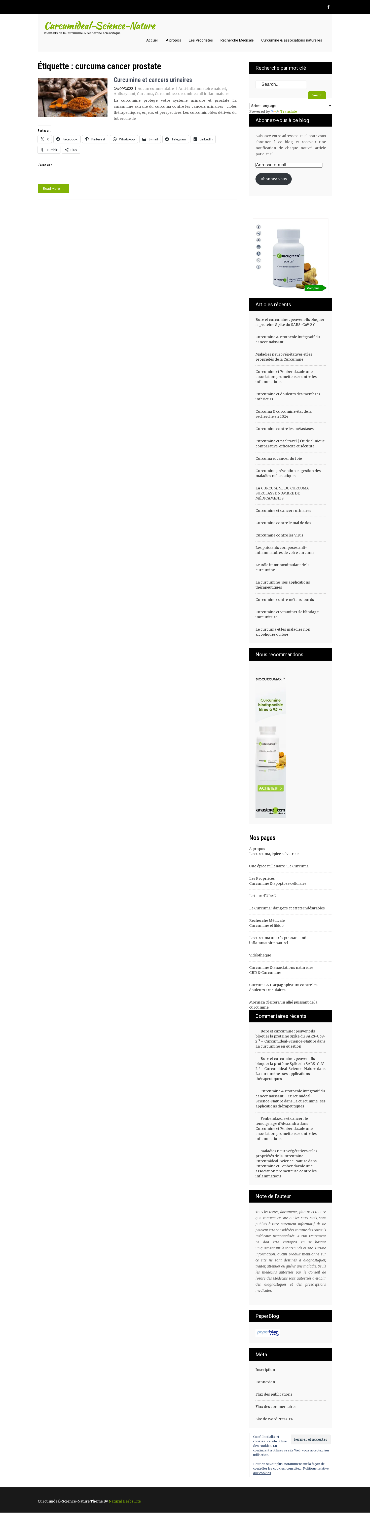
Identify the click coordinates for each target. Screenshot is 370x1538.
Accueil (152, 40)
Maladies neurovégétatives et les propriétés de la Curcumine (283, 357)
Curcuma (145, 93)
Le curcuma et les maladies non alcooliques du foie (282, 632)
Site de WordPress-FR (274, 1419)
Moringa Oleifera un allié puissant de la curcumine (283, 1005)
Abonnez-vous (274, 179)
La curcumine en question (278, 1046)
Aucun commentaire (156, 88)
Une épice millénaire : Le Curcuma (279, 866)
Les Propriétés (201, 40)
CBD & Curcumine (265, 972)
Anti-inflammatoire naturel (202, 88)
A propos (173, 40)
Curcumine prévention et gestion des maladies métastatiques (288, 473)
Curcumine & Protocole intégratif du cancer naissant (287, 339)
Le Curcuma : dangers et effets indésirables (287, 908)
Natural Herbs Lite (125, 1501)
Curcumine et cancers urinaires (153, 80)
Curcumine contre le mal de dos (283, 523)
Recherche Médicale (237, 40)
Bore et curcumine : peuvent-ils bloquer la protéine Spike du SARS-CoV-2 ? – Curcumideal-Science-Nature (290, 1036)
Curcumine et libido (266, 925)
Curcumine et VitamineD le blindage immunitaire (287, 614)
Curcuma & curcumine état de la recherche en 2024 (283, 414)
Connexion (265, 1382)
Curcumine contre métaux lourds (284, 599)
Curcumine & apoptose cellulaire (277, 883)
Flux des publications (273, 1394)
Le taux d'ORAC (262, 896)
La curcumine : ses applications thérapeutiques (282, 585)
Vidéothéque (260, 955)
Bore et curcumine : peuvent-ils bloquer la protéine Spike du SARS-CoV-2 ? (289, 322)
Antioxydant (124, 93)
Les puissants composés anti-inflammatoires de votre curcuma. (285, 550)
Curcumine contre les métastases (284, 429)
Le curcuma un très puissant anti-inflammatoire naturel (278, 940)
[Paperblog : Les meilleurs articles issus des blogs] (267, 1332)
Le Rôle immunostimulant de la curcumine (282, 567)
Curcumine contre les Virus (279, 535)
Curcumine (165, 93)
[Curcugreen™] (270, 742)
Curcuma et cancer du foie (278, 458)
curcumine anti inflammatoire (202, 93)
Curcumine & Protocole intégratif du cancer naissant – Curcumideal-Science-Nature (290, 1096)
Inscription (265, 1369)
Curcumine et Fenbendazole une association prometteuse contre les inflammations (286, 376)
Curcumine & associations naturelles (291, 40)
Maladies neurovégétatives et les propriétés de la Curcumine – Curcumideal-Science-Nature (286, 1156)
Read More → (53, 188)
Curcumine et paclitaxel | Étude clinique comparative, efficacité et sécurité (290, 443)
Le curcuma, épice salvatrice (274, 854)
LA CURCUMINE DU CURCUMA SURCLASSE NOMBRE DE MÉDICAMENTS (282, 493)
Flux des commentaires (275, 1406)
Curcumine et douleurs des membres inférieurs (287, 396)
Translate (288, 111)
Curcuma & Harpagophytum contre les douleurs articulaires (283, 987)
